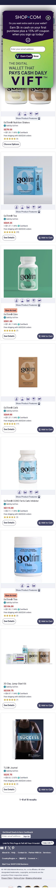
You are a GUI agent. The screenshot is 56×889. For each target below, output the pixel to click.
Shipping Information (34, 878)
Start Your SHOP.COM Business (15, 864)
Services (47, 853)
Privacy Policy (6, 878)
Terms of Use (19, 878)
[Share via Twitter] (9, 848)
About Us (6, 853)
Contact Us (22, 853)
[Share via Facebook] (5, 848)
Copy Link (48, 843)
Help (13, 853)
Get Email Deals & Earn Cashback (18, 832)
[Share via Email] (1, 848)
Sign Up (27, 836)
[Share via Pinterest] (13, 848)
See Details (8, 238)
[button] (10, 858)
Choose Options (10, 145)
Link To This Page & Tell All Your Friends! (21, 843)
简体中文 (22, 858)
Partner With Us (35, 853)
